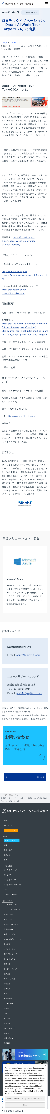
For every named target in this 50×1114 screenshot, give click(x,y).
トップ (4, 42)
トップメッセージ (10, 969)
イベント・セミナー (11, 949)
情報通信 (7, 855)
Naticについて (9, 825)
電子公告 (7, 1018)
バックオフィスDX (11, 880)
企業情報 (7, 964)
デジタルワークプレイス (13, 885)
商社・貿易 (8, 850)
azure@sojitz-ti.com (28, 655)
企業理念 (7, 974)
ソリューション (11, 830)
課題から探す (9, 929)
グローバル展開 (9, 979)
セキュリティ (9, 914)
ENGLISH (7, 1043)
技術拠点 (7, 984)
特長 (5, 820)
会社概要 (7, 989)
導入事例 (7, 944)
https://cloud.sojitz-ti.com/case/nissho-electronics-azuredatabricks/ (19, 241)
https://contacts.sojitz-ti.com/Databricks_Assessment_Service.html (24, 275)
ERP (5, 890)
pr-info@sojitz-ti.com (29, 693)
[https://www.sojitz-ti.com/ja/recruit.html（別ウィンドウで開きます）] (25, 1055)
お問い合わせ (9, 1038)
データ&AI (7, 875)
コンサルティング (10, 870)
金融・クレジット (11, 840)
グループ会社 (9, 1003)
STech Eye (8, 1028)
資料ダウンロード (10, 954)
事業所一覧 (8, 999)
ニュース (14, 42)
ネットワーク (9, 919)
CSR (5, 1013)
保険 (5, 845)
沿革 (5, 994)
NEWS (6, 1033)
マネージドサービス (11, 895)
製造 (5, 860)
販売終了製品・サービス (13, 939)
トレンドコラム (9, 959)
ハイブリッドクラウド (12, 909)
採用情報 (7, 1023)
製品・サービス (9, 934)
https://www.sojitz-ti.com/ (21, 416)
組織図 (6, 1008)
